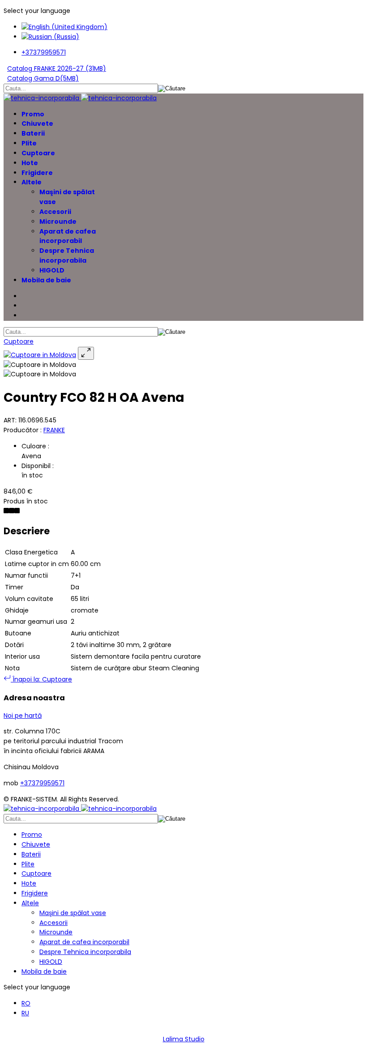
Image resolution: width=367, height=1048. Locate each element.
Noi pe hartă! (28, 1029)
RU (25, 1013)
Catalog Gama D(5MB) (43, 78)
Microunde (58, 221)
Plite (29, 143)
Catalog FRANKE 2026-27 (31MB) (56, 68)
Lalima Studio (184, 1039)
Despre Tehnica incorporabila (66, 255)
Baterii (33, 133)
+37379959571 (43, 52)
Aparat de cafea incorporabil (67, 236)
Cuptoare (38, 153)
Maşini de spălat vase (72, 912)
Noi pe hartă (23, 715)
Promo (32, 114)
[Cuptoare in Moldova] (40, 354)
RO (25, 1003)
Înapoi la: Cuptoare (41, 679)
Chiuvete (37, 123)
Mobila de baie (46, 280)
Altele (31, 182)
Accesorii (55, 211)
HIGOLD (51, 270)
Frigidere (37, 172)
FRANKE (54, 430)
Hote (29, 162)
